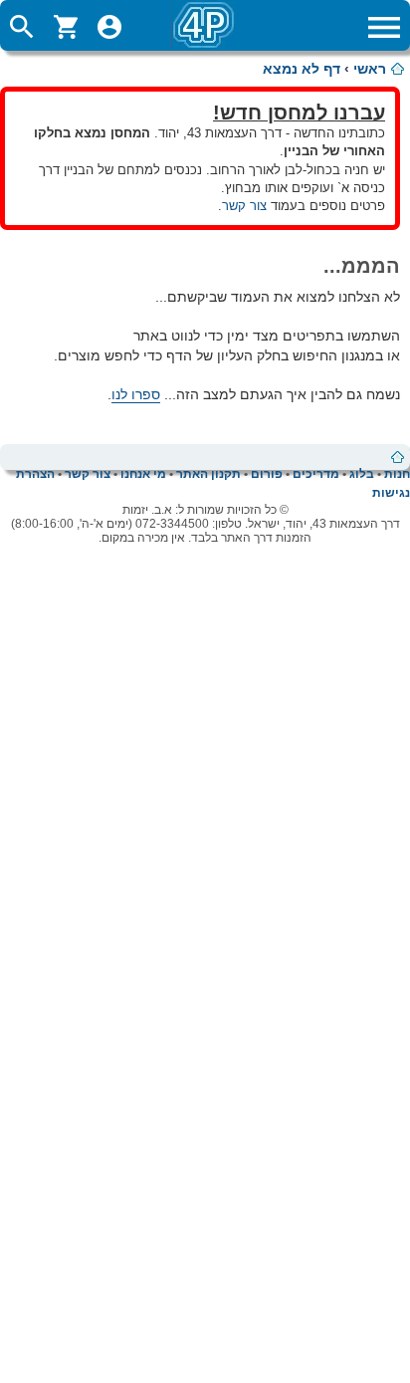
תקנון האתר (208, 474)
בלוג (361, 474)
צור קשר (244, 205)
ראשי (369, 69)
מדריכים (316, 474)
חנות (397, 474)
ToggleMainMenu (384, 27)
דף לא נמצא (301, 69)
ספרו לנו (135, 394)
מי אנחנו (143, 474)
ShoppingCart (66, 27)
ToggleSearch (22, 27)
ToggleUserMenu (109, 27)
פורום (267, 474)
